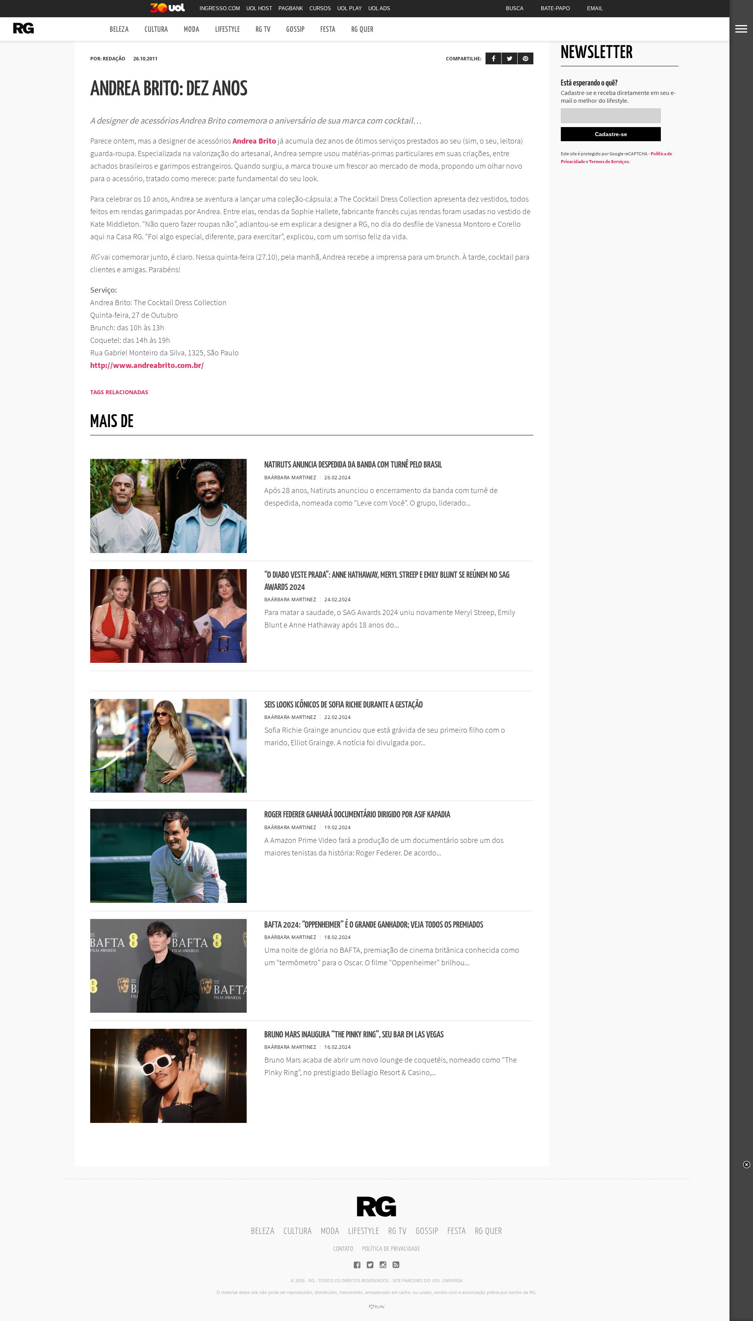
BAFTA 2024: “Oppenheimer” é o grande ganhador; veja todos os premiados (373, 925)
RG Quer (362, 29)
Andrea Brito (254, 141)
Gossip (295, 29)
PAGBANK (290, 8)
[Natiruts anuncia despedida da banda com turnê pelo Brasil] (168, 550)
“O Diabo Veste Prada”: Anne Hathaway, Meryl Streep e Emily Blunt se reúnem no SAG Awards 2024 (386, 581)
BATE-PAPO (555, 8)
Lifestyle (227, 29)
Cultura (156, 29)
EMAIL (595, 8)
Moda (192, 29)
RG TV (263, 29)
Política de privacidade (391, 1249)
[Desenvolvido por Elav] (376, 1309)
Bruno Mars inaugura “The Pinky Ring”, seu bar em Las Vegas (354, 1034)
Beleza (119, 29)
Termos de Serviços (609, 161)
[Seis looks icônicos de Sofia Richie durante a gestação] (168, 790)
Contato (343, 1249)
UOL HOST (259, 8)
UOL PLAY (349, 8)
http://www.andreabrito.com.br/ (147, 365)
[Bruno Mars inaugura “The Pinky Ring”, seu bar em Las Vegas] (168, 1120)
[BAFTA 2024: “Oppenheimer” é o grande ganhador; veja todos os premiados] (168, 1010)
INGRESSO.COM (220, 8)
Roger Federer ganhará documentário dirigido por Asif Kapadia (357, 814)
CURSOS (320, 8)
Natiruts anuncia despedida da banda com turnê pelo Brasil (353, 464)
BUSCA (515, 8)
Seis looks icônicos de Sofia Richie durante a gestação (343, 705)
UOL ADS (379, 8)
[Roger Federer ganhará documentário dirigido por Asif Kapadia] (168, 900)
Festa (328, 29)
